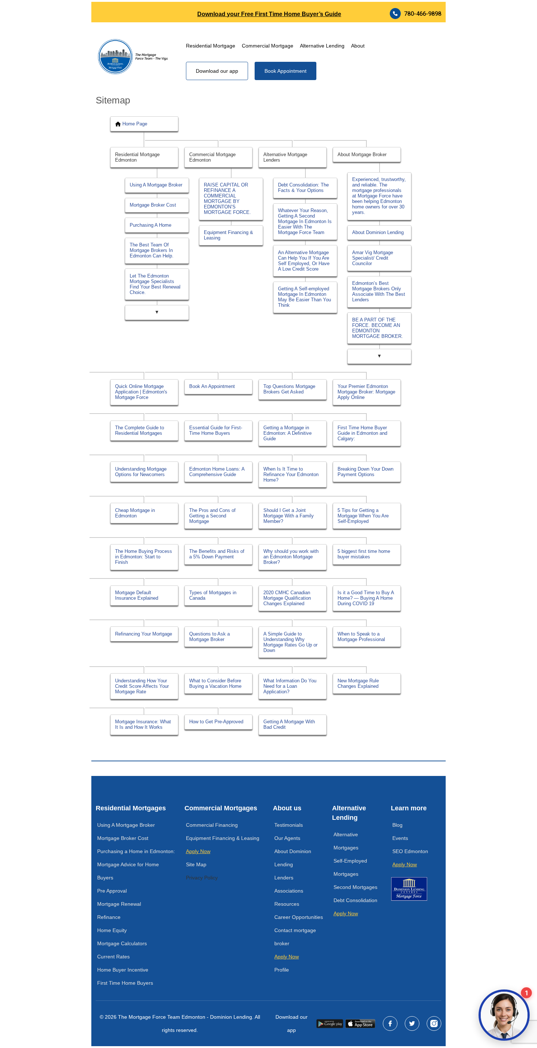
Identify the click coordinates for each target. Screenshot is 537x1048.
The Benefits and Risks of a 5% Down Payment (216, 553)
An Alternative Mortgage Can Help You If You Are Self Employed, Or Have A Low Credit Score (304, 261)
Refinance (109, 917)
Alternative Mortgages (346, 841)
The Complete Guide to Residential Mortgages (139, 430)
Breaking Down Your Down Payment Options (365, 471)
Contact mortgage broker (295, 936)
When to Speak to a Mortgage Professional (361, 636)
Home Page (134, 124)
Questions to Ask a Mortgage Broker (209, 636)
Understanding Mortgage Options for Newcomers (141, 471)
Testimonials (288, 825)
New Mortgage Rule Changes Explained (358, 683)
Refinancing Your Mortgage (143, 634)
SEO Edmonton (410, 851)
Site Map (196, 864)
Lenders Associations (288, 884)
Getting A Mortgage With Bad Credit (289, 724)
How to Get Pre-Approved (216, 721)
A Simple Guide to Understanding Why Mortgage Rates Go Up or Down (290, 642)
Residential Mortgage (210, 46)
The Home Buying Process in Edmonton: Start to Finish (143, 556)
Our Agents (287, 838)
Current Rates (113, 957)
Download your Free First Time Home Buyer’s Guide (269, 14)
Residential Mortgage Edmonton (137, 157)
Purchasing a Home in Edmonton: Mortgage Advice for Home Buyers (136, 864)
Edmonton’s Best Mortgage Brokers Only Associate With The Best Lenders (378, 291)
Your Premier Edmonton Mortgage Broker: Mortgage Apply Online (366, 392)
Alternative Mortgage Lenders (285, 157)
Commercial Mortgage (267, 46)
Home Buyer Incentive (122, 970)
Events (400, 838)
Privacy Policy (202, 878)
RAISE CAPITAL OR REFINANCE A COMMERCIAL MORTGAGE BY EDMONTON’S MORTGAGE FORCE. (227, 198)
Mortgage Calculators (122, 943)
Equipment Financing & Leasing (228, 235)
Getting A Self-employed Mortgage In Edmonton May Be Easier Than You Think (304, 297)
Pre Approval (112, 891)
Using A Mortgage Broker (156, 185)
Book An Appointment (212, 386)
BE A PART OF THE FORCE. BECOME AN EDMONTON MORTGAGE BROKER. (377, 328)
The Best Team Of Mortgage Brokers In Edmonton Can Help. (152, 250)
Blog (397, 825)
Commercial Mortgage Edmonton (212, 157)
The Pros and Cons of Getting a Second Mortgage (212, 516)
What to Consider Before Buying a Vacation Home (215, 683)
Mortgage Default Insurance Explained (136, 595)
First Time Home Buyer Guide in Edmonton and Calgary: (362, 433)
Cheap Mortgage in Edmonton (135, 513)
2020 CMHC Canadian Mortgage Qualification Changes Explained (287, 598)
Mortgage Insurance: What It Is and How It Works (143, 724)
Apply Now (198, 851)
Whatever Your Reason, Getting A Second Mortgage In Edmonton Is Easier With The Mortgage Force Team (305, 221)
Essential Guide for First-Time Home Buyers (215, 430)
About (358, 46)
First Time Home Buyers (125, 983)
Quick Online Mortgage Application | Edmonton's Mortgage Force (141, 392)
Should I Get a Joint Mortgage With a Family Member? (288, 516)
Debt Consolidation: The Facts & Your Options (303, 187)
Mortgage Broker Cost (153, 205)
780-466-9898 (422, 13)
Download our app (217, 71)
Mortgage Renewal (119, 904)
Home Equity (112, 930)
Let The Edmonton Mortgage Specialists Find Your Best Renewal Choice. (155, 284)
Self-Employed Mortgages (350, 867)
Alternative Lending (322, 46)
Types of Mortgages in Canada (212, 595)
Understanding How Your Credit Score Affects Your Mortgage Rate (142, 686)
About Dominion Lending (378, 232)
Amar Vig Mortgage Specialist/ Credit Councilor (372, 258)
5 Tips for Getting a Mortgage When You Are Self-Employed (363, 516)
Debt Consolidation (355, 900)
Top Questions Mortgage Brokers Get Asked (289, 389)
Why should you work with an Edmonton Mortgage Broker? (291, 556)
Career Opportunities (298, 917)
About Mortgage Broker (362, 154)
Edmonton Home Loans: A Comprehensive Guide (217, 471)
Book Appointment (285, 71)
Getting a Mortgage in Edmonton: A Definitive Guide (287, 433)
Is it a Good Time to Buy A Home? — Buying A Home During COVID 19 (366, 598)
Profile (281, 970)
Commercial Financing (212, 825)
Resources (286, 904)
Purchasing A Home (150, 225)
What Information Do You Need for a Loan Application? (289, 686)
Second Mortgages (355, 887)
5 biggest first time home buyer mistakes (364, 553)
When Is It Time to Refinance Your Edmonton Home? (291, 474)
